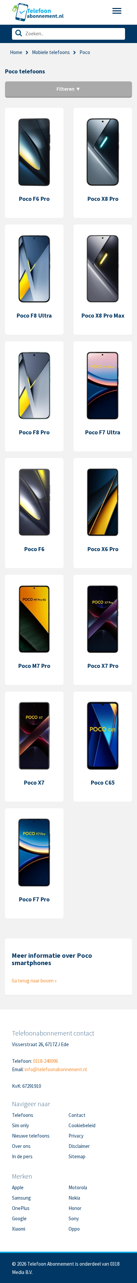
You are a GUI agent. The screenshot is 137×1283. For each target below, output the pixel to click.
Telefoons (22, 1115)
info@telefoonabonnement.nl (56, 1069)
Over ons (21, 1146)
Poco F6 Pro (34, 198)
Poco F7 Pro (34, 899)
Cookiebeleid (81, 1125)
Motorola (77, 1187)
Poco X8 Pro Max (102, 315)
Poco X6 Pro (102, 549)
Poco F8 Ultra (34, 315)
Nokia (74, 1198)
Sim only (20, 1125)
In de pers (22, 1156)
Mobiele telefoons (51, 52)
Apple (18, 1187)
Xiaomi (18, 1229)
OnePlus (21, 1208)
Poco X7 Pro (102, 666)
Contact (76, 1115)
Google (19, 1218)
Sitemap (76, 1156)
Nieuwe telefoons (31, 1136)
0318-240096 (45, 1061)
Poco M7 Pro (34, 666)
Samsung (21, 1198)
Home (16, 52)
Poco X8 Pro (102, 198)
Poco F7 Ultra (102, 432)
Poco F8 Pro (34, 432)
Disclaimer (79, 1146)
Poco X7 (34, 782)
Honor (74, 1208)
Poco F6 (34, 549)
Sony (73, 1218)
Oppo (74, 1229)
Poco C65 (103, 782)
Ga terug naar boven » (34, 980)
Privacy (75, 1136)
